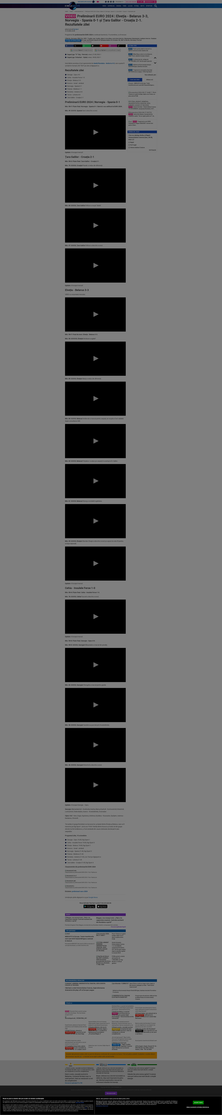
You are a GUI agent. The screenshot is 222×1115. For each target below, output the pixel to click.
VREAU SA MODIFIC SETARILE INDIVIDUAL (197, 1107)
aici (86, 1107)
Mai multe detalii (80, 1102)
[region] (111, 1105)
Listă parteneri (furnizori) (102, 1106)
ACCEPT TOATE (198, 1102)
